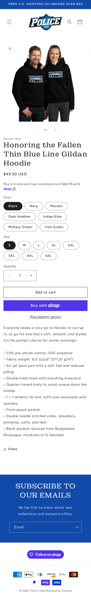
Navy (34, 206)
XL (54, 245)
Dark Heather (19, 217)
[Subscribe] (76, 527)
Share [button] (13, 449)
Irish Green (54, 227)
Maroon (56, 206)
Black (13, 206)
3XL (11, 256)
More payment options (45, 316)
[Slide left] (35, 130)
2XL (71, 245)
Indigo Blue (52, 217)
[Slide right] (56, 130)
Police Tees (37, 590)
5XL (48, 256)
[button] (9, 22)
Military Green (20, 227)
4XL (30, 256)
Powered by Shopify (59, 590)
